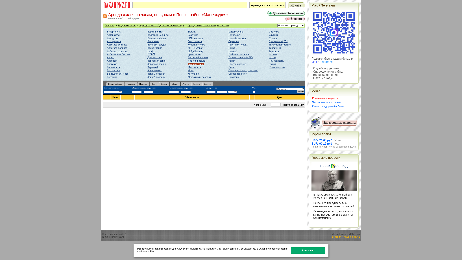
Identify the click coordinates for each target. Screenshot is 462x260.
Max (314, 61)
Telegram (326, 61)
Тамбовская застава (280, 44)
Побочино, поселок (238, 54)
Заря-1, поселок (156, 73)
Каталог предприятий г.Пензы (328, 106)
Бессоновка (113, 67)
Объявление (192, 97)
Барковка (112, 64)
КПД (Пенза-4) (195, 51)
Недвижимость (127, 25)
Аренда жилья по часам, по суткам (208, 25)
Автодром (112, 38)
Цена (115, 97)
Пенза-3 (232, 51)
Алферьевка (114, 41)
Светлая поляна (237, 64)
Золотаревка (195, 41)
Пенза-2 (232, 48)
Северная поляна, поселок (243, 70)
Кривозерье (194, 54)
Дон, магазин (154, 57)
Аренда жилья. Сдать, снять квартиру (161, 25)
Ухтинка (273, 54)
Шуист (272, 64)
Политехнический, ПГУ (240, 57)
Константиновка (196, 44)
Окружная (233, 41)
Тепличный (275, 48)
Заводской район (156, 60)
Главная (109, 25)
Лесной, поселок (197, 60)
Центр (272, 57)
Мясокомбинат (236, 31)
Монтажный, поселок (199, 77)
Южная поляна (277, 67)
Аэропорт (112, 60)
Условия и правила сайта (346, 236)
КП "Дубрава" (195, 48)
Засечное (193, 35)
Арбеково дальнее (117, 48)
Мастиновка (194, 67)
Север (231, 67)
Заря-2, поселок (156, 77)
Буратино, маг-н (156, 31)
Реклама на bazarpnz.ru (325, 98)
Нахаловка (234, 35)
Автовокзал (113, 35)
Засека (191, 31)
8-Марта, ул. (114, 31)
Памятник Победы (238, 44)
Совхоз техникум (237, 73)
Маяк (190, 70)
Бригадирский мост (117, 73)
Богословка (113, 70)
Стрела (273, 38)
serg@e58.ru (117, 236)
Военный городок (156, 44)
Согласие (233, 77)
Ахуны (110, 57)
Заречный (152, 67)
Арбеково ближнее (117, 44)
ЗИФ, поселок (195, 38)
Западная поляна (156, 64)
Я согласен (308, 250)
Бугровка (112, 77)
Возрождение (154, 48)
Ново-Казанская (237, 38)
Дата (279, 97)
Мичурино (193, 73)
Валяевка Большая (158, 35)
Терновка (274, 51)
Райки (231, 60)
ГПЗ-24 (151, 54)
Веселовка (153, 41)
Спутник (273, 35)
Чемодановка (276, 60)
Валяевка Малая (156, 38)
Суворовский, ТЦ (278, 41)
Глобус (151, 51)
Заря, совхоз (154, 70)
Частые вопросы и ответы (326, 102)
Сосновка (274, 31)
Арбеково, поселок (117, 51)
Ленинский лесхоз (198, 57)
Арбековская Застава (118, 54)
